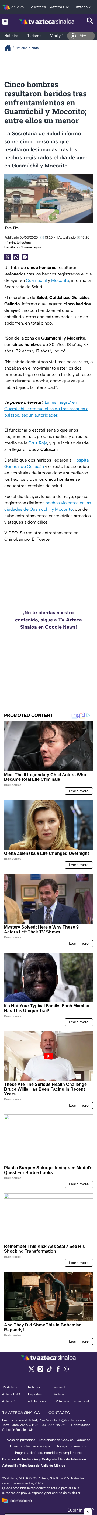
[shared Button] (16, 257)
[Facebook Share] (25, 257)
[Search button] (90, 21)
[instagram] (40, 1370)
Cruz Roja (37, 442)
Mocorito (59, 280)
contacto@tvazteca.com (66, 1420)
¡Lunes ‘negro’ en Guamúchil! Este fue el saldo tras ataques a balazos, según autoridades (46, 409)
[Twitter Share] (7, 257)
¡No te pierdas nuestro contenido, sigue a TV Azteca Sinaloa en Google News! (48, 620)
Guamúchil (36, 280)
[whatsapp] (66, 1370)
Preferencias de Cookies (55, 1440)
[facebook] (58, 1370)
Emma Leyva (31, 247)
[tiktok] (49, 1370)
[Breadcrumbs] (9, 47)
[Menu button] (5, 21)
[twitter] (31, 1370)
